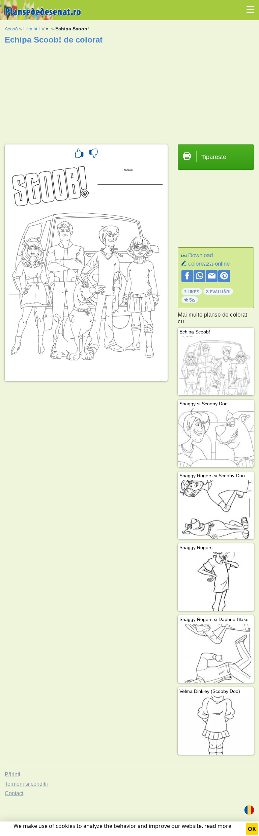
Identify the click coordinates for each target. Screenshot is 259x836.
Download (200, 255)
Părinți (12, 774)
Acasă (11, 28)
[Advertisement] (129, 92)
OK (252, 829)
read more (217, 826)
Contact (14, 793)
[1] (79, 154)
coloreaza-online (209, 264)
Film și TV (34, 28)
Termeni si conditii (26, 784)
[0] (93, 154)
